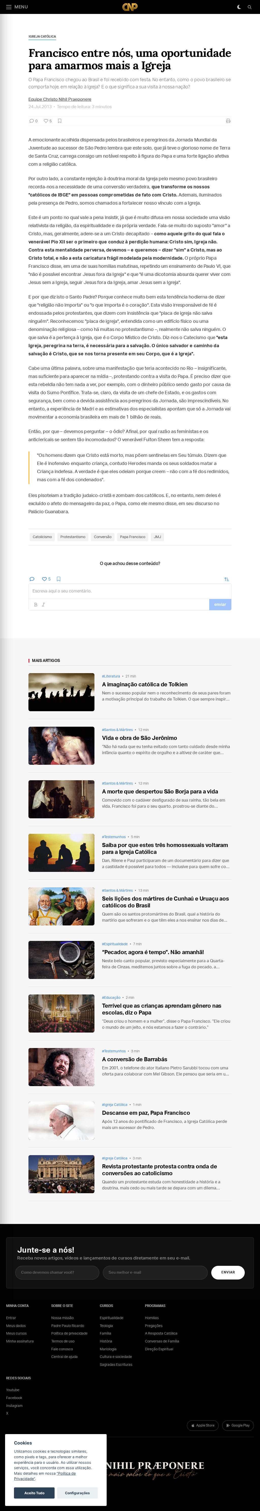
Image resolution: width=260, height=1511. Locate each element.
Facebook (14, 1398)
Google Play (241, 1425)
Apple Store (205, 1425)
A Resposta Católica (161, 1333)
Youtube (12, 1390)
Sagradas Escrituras (116, 1365)
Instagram (14, 1406)
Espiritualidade (111, 1318)
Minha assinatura (20, 1341)
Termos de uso (62, 1341)
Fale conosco (62, 1349)
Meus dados (16, 1326)
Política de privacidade (69, 1333)
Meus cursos (16, 1333)
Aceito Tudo (34, 1493)
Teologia (106, 1326)
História (106, 1341)
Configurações (77, 1493)
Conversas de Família (162, 1341)
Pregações (153, 1326)
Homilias (152, 1318)
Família (105, 1333)
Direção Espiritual (159, 1349)
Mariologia (108, 1349)
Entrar (11, 1318)
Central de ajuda (64, 1357)
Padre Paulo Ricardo (67, 1326)
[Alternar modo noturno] (239, 7)
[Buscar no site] (249, 7)
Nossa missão (62, 1318)
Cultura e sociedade (116, 1357)
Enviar (228, 1272)
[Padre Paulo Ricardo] (130, 7)
